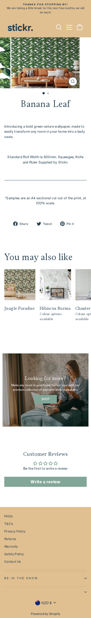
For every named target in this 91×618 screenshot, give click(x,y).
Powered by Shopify (45, 614)
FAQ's (8, 516)
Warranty (11, 546)
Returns (10, 539)
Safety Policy (14, 554)
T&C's (8, 524)
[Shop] (45, 390)
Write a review (45, 481)
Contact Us (12, 562)
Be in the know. (21, 578)
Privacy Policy (15, 531)
